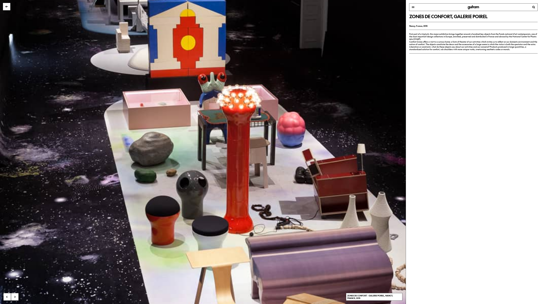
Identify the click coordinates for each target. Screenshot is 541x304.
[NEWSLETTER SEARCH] (473, 7)
